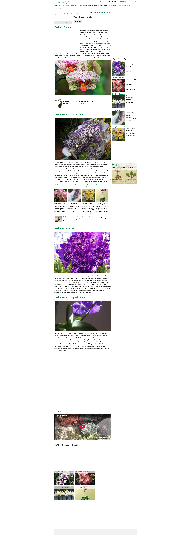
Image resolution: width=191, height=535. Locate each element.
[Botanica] (124, 173)
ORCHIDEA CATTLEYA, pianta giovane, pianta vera (78, 101)
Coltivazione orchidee (61, 472)
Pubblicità (132, 533)
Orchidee (67, 14)
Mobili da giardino (93, 5)
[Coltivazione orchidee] (64, 477)
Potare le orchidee (82, 472)
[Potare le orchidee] (85, 477)
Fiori (63, 5)
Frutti (124, 5)
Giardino (57, 5)
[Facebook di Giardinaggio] (107, 2)
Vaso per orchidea (81, 487)
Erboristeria (83, 5)
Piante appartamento (115, 5)
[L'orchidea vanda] (119, 69)
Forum (102, 1)
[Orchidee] (61, 195)
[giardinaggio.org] (62, 2)
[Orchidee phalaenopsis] (64, 493)
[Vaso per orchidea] (103, 195)
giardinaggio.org (100, 12)
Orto (128, 5)
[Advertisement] (71, 12)
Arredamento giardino (72, 5)
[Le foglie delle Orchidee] (89, 195)
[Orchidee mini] (75, 195)
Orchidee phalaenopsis (62, 487)
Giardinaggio (104, 5)
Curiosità (58, 8)
